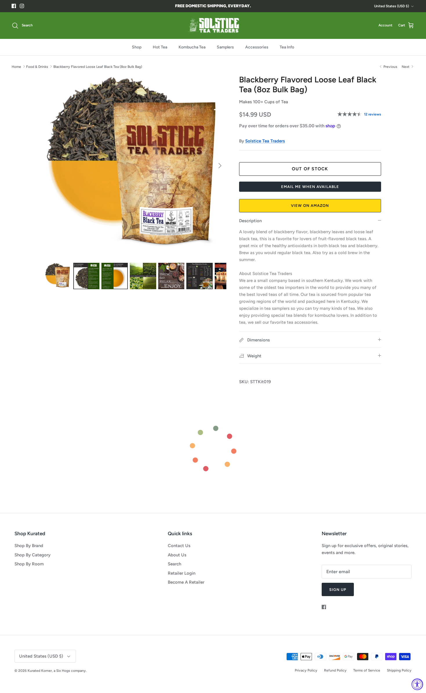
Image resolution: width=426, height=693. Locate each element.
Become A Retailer (186, 582)
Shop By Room (29, 564)
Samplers (225, 47)
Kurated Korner (40, 671)
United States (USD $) (391, 6)
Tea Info (287, 47)
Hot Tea (160, 47)
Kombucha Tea (192, 47)
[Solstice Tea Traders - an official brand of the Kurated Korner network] (213, 25)
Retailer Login (181, 573)
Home (16, 66)
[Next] (220, 165)
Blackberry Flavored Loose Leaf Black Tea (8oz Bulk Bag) (97, 66)
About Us (177, 555)
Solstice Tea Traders (265, 141)
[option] (135, 165)
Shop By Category (32, 555)
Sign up (337, 589)
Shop (136, 47)
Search (174, 564)
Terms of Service (366, 670)
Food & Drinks (37, 66)
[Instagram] (22, 6)
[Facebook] (14, 6)
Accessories (256, 47)
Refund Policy (335, 670)
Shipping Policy (399, 670)
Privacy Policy (306, 670)
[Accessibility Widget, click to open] (417, 684)
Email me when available (310, 186)
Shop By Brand (28, 545)
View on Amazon (310, 205)
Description (250, 220)
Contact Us (179, 545)
